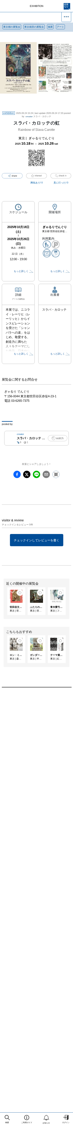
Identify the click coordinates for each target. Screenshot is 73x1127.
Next (70, 603)
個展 (50, 26)
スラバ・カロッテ (38, 116)
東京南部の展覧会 (34, 26)
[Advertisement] (36, 739)
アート (60, 26)
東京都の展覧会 (11, 26)
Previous (3, 603)
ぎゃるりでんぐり (42, 138)
